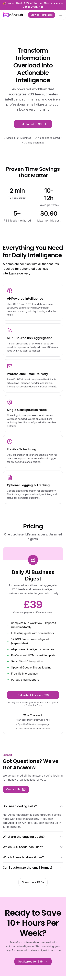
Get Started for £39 (30, 961)
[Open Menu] (60, 15)
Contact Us (13, 789)
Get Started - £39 (30, 124)
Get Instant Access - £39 (33, 695)
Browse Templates (42, 14)
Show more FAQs (33, 882)
